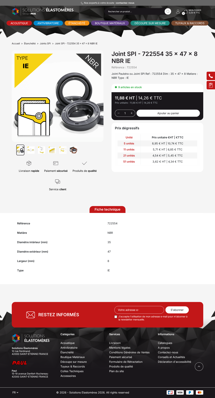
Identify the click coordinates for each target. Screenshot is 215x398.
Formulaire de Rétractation (125, 361)
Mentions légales (119, 347)
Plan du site (116, 371)
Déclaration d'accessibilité (174, 361)
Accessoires (68, 376)
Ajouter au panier (168, 113)
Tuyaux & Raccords (189, 23)
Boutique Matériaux (110, 23)
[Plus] (131, 113)
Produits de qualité (121, 366)
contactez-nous (125, 2)
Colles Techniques (71, 371)
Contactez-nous (168, 352)
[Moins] (118, 113)
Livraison (115, 343)
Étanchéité (77, 23)
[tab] (107, 209)
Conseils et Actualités (171, 357)
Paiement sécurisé (120, 357)
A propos (164, 347)
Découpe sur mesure (150, 23)
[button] (178, 11)
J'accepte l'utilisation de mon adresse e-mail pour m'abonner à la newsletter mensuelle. (152, 318)
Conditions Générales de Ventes (129, 352)
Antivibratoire (48, 23)
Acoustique (19, 23)
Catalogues (165, 343)
